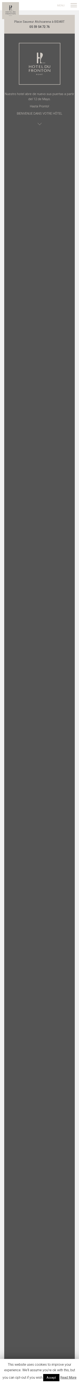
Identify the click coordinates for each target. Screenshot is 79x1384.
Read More (68, 1377)
